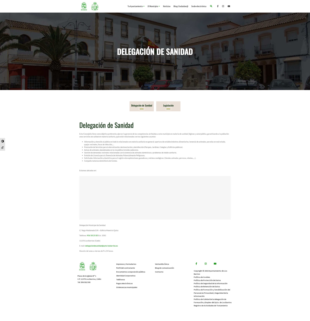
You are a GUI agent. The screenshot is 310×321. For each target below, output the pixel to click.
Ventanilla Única (162, 264)
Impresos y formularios (126, 264)
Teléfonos (120, 279)
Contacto (159, 272)
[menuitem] (138, 6)
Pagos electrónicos (124, 283)
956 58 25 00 (92, 235)
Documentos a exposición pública (130, 272)
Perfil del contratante (125, 268)
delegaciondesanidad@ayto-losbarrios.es (101, 246)
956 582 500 (85, 282)
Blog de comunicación (164, 268)
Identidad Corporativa (125, 275)
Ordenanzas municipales (126, 287)
